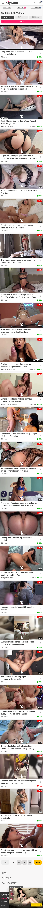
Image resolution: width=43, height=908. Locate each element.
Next (37, 862)
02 (19, 862)
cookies (4, 898)
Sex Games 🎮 (36, 8)
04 (30, 862)
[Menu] (34, 2)
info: (4, 873)
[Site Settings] (39, 2)
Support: (6, 878)
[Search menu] (28, 2)
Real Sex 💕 (21, 8)
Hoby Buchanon (8, 126)
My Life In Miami (8, 578)
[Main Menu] (3, 2)
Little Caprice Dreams (10, 404)
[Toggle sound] (11, 890)
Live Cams (7, 8)
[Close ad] (40, 890)
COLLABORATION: (10, 883)
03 (25, 862)
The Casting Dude (9, 369)
